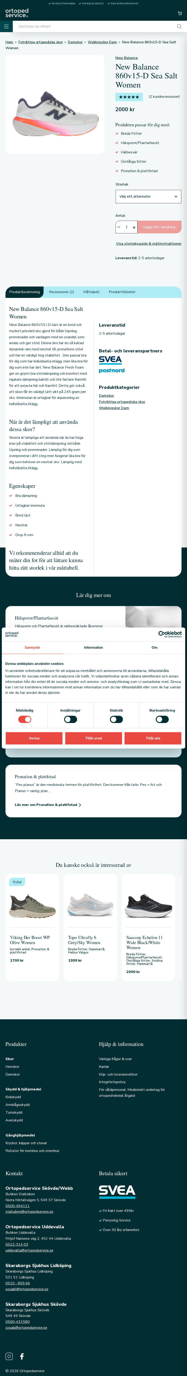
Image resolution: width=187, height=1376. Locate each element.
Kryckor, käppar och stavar (26, 1143)
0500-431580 (17, 1321)
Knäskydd (13, 1097)
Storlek (122, 184)
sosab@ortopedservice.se (26, 1327)
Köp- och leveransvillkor (118, 1074)
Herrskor (12, 1066)
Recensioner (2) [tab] (61, 291)
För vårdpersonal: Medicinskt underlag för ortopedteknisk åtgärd (132, 1092)
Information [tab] (93, 647)
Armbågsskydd (17, 1104)
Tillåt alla (153, 738)
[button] (179, 13)
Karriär (104, 1066)
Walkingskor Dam (114, 407)
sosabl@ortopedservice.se (26, 1289)
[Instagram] (9, 1356)
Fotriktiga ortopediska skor (122, 401)
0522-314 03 (16, 1244)
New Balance (126, 57)
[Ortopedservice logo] (16, 12)
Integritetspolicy (112, 1081)
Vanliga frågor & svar (115, 1058)
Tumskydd (13, 1112)
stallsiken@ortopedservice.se (29, 1211)
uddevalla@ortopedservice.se (29, 1250)
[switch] (70, 719)
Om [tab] (154, 647)
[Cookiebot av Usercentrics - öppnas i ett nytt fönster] (162, 634)
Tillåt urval (93, 738)
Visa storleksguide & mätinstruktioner (149, 243)
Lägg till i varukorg (159, 227)
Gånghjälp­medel (20, 1135)
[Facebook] (22, 1356)
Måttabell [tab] (91, 291)
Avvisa (34, 738)
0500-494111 (17, 1205)
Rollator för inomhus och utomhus (32, 1150)
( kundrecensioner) (164, 96)
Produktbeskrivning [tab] (24, 291)
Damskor (106, 395)
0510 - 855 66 (17, 1283)
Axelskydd (14, 1120)
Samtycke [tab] (32, 647)
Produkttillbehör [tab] (122, 291)
